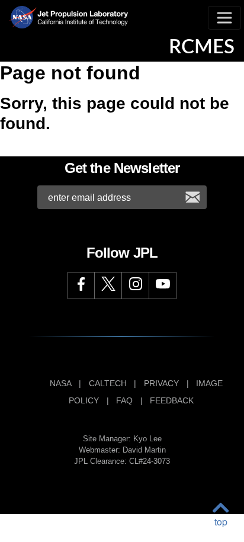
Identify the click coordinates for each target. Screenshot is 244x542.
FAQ (124, 400)
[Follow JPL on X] (108, 285)
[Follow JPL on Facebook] (81, 285)
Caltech (108, 383)
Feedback (172, 400)
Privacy (161, 383)
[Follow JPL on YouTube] (162, 285)
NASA (60, 383)
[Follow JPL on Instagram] (135, 285)
